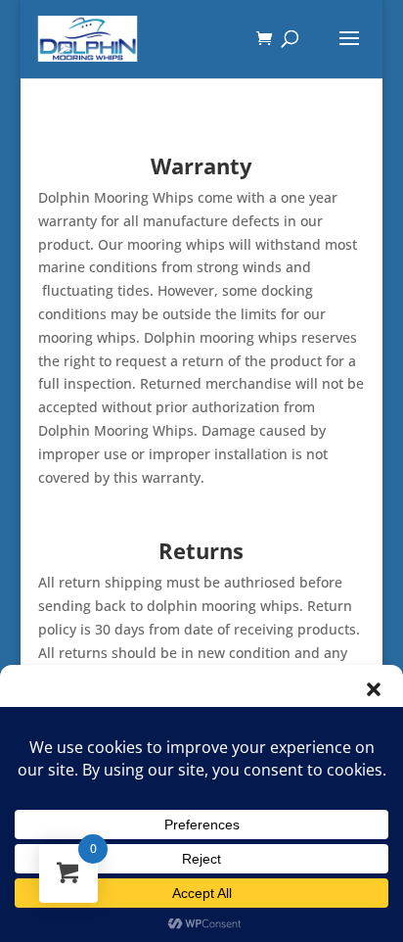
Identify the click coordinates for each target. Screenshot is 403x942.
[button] (373, 689)
